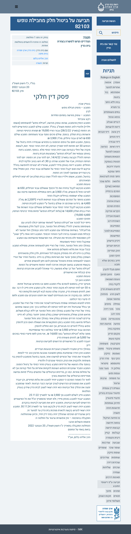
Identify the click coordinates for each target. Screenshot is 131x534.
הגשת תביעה (108, 21)
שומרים (103, 448)
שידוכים (104, 457)
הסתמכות (115, 196)
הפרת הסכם (113, 206)
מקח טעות (114, 339)
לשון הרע (115, 294)
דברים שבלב (113, 122)
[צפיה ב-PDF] (87, 73)
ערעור (117, 383)
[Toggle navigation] (16, 6)
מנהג (103, 319)
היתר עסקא (114, 171)
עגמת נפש (114, 373)
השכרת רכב (114, 221)
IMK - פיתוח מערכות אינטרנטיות (65, 529)
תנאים (116, 496)
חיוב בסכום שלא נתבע (111, 262)
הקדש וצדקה (113, 211)
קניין (107, 433)
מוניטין (104, 294)
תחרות (116, 491)
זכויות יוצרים (113, 246)
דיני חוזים (115, 137)
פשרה (116, 413)
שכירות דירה (113, 462)
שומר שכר (114, 448)
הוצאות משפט (112, 157)
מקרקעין (115, 344)
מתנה (101, 349)
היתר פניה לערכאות (110, 176)
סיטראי (104, 363)
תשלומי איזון (113, 501)
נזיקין (107, 353)
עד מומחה (114, 378)
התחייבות (115, 226)
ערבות (103, 378)
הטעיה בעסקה (112, 162)
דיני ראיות (115, 147)
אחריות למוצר (113, 87)
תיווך (108, 491)
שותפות (116, 457)
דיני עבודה (114, 142)
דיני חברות (103, 132)
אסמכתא (115, 92)
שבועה (116, 443)
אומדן (117, 82)
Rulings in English (110, 77)
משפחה (104, 344)
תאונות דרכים (113, 477)
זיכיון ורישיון (113, 241)
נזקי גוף (115, 358)
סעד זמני (104, 368)
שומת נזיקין (114, 452)
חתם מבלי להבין (111, 269)
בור (106, 92)
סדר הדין (104, 358)
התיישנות (115, 236)
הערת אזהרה (113, 201)
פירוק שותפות (112, 403)
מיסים (108, 304)
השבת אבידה (113, 216)
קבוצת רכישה (113, 428)
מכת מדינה (114, 319)
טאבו (117, 274)
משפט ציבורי (113, 349)
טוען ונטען (106, 274)
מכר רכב (115, 314)
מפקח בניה (114, 329)
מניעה (117, 324)
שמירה (116, 472)
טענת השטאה (112, 279)
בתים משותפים (112, 112)
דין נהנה (116, 132)
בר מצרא (115, 107)
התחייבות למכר (112, 231)
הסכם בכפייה (113, 191)
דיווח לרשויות (113, 127)
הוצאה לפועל (113, 152)
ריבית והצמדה (113, 438)
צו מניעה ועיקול (111, 418)
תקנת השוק (105, 496)
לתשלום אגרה (108, 60)
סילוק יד (115, 368)
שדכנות (106, 443)
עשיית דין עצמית (111, 388)
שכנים (116, 467)
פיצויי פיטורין (113, 398)
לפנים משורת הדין (110, 289)
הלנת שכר (105, 181)
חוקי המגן (114, 256)
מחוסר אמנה (113, 299)
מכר (118, 309)
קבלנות (116, 433)
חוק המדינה (114, 251)
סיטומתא (115, 363)
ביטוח (117, 97)
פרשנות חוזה (113, 408)
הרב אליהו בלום (40, 58)
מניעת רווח (105, 324)
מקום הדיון (114, 334)
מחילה (116, 304)
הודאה (104, 147)
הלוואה (116, 181)
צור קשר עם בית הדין (108, 46)
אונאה (108, 82)
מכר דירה (108, 309)
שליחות (107, 467)
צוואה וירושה (113, 423)
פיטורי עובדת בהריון (109, 393)
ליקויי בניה (114, 284)
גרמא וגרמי (114, 117)
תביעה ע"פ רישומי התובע (110, 484)
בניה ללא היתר (112, 102)
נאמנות (116, 353)
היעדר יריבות (113, 166)
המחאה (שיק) (112, 186)
